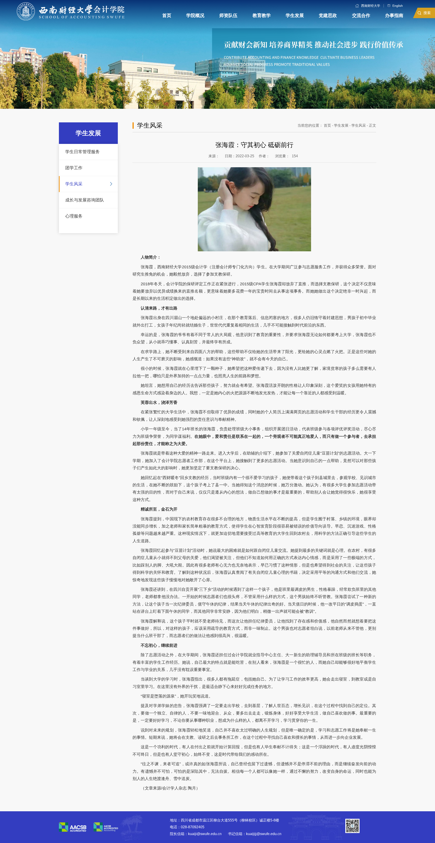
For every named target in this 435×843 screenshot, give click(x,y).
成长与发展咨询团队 (84, 200)
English (397, 5)
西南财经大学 (370, 5)
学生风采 (73, 184)
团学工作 (73, 167)
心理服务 (73, 216)
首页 (327, 125)
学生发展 (341, 125)
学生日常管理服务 (82, 151)
